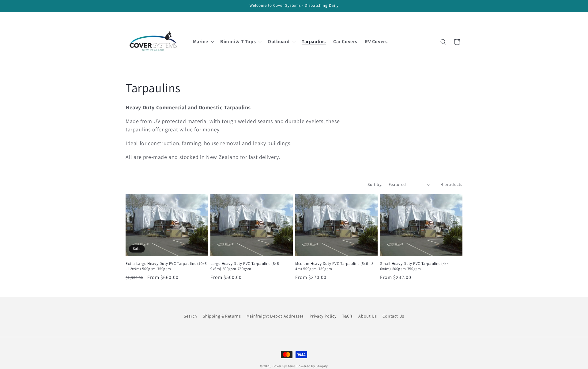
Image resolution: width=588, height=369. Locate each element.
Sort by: (375, 184)
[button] (203, 42)
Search (190, 316)
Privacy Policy (323, 316)
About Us (367, 316)
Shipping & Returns (222, 316)
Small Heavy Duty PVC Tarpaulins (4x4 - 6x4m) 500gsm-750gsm (415, 266)
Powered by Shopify (312, 366)
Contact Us (393, 316)
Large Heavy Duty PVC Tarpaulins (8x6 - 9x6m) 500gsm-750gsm (245, 266)
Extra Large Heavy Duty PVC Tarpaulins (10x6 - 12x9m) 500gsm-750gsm (166, 266)
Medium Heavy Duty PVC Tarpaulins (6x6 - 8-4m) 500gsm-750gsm (335, 266)
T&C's (347, 316)
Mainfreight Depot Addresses (275, 316)
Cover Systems (284, 366)
